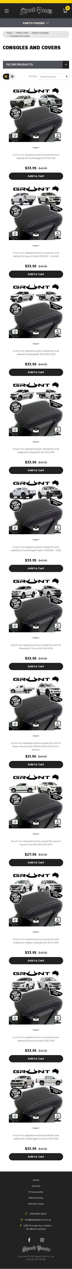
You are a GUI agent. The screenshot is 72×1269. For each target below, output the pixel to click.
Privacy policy (36, 1191)
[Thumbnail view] (6, 77)
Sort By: (33, 76)
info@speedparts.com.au (38, 1219)
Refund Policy (36, 1197)
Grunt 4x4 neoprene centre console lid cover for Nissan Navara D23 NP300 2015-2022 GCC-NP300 (36, 746)
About (36, 1180)
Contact (36, 1185)
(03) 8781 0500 (38, 1213)
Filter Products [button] (19, 64)
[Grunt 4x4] (36, 147)
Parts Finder (33, 23)
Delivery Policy (36, 1203)
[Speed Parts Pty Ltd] (36, 11)
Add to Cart (36, 176)
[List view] (12, 77)
